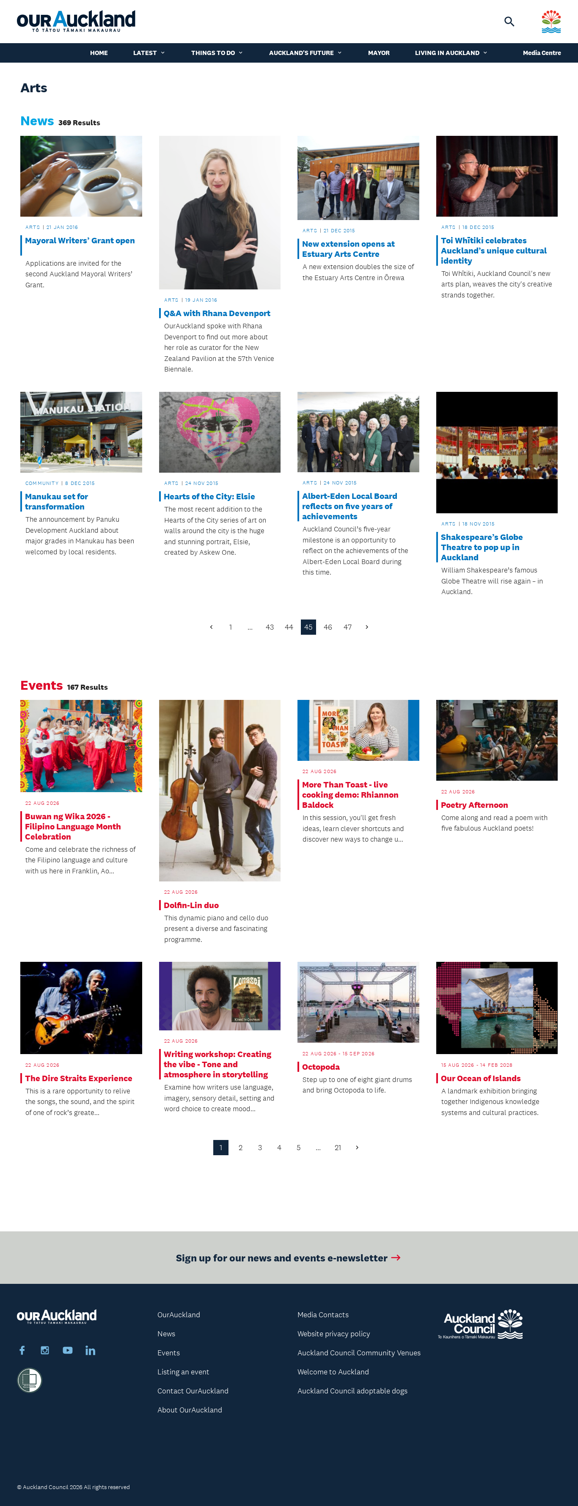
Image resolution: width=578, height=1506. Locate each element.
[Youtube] (68, 1351)
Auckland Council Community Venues (359, 1352)
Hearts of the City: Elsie (209, 496)
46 (328, 627)
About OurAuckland (189, 1410)
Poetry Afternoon (474, 805)
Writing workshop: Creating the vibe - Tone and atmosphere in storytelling (217, 1064)
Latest (145, 53)
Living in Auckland (447, 53)
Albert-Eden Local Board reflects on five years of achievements (349, 506)
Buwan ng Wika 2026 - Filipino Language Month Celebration (73, 826)
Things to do (213, 53)
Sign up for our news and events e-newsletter (282, 1257)
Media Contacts (323, 1314)
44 (289, 627)
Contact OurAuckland (192, 1391)
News (166, 1333)
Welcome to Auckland (333, 1372)
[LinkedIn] (90, 1351)
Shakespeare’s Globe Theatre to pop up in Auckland (482, 547)
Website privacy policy (333, 1333)
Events (168, 1352)
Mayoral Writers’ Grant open (80, 245)
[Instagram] (45, 1351)
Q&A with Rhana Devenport (217, 313)
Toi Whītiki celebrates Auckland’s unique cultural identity (494, 250)
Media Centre (542, 53)
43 (270, 627)
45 (308, 627)
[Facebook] (22, 1351)
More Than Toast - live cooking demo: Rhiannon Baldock (350, 794)
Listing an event (183, 1372)
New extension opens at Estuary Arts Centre (348, 249)
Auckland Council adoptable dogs (352, 1391)
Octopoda (321, 1067)
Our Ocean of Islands (481, 1078)
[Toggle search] (509, 21)
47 (348, 627)
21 (338, 1147)
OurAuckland (178, 1314)
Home (99, 53)
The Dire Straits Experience (78, 1078)
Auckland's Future (301, 53)
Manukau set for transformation (56, 501)
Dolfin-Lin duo (191, 905)
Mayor (379, 53)
